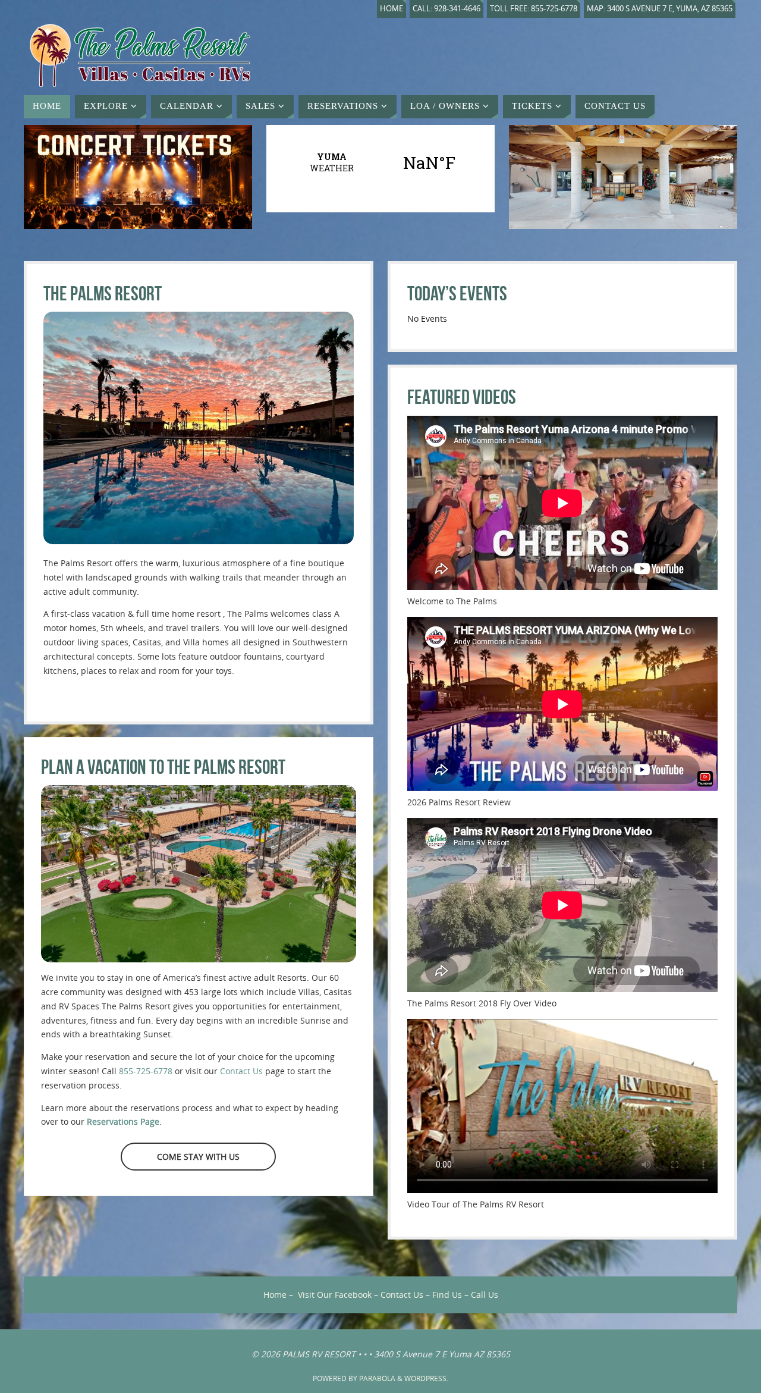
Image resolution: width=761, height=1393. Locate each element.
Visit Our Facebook (335, 1294)
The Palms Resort (102, 294)
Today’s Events (457, 294)
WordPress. (426, 1378)
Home (391, 9)
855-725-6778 (145, 1071)
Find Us (447, 1294)
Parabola (377, 1378)
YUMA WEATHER (380, 162)
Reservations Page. (124, 1121)
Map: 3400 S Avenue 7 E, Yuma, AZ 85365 (659, 9)
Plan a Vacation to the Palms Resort (163, 767)
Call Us (484, 1294)
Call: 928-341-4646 (446, 9)
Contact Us (241, 1071)
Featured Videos (461, 397)
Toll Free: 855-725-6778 (533, 9)
